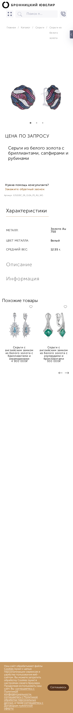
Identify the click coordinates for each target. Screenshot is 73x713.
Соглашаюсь (58, 687)
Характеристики (26, 211)
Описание (19, 264)
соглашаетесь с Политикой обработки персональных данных (21, 700)
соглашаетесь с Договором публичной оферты (23, 706)
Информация (22, 279)
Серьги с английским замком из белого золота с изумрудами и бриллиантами (54, 349)
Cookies (9, 669)
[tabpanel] (36, 86)
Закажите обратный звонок (24, 189)
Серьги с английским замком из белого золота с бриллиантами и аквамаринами (19, 349)
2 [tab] (36, 123)
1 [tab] (30, 123)
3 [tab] (43, 123)
